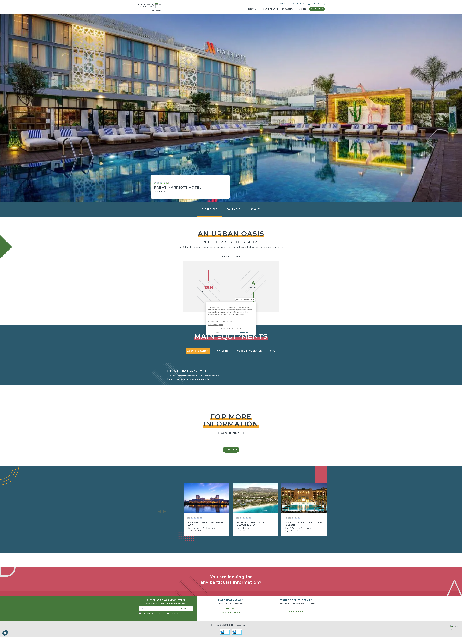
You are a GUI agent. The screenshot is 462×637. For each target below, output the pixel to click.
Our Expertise (270, 9)
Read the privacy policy (153, 616)
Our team (284, 3)
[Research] (324, 4)
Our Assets (288, 9)
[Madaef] (149, 7)
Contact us (317, 9)
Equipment (233, 209)
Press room (231, 609)
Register (185, 609)
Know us (253, 9)
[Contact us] (456, 631)
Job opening (297, 611)
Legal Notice (242, 625)
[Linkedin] (309, 4)
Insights (301, 9)
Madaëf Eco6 (298, 3)
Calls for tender (231, 612)
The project (209, 209)
